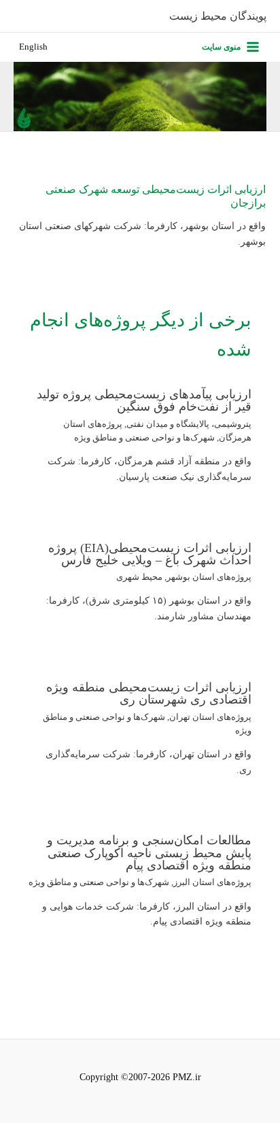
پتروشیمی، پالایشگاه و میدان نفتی (188, 424)
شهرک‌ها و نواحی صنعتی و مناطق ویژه (144, 438)
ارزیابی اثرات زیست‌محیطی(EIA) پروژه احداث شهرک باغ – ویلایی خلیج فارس (149, 554)
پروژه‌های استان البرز (212, 882)
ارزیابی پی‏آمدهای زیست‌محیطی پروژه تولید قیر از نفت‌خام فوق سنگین (144, 400)
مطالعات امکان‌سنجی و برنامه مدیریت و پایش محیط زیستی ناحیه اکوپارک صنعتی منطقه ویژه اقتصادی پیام (149, 852)
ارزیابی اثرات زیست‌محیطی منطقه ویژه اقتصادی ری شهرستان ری (148, 693)
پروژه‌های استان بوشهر (209, 577)
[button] (33, 47)
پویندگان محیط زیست (217, 16)
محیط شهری (139, 577)
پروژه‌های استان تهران (210, 717)
